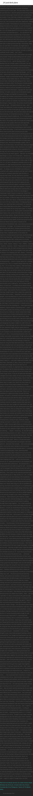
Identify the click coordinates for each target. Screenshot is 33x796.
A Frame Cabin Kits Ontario (21, 785)
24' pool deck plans (10, 2)
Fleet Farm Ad (4, 782)
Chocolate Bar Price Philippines (9, 787)
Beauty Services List (14, 782)
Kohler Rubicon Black (26, 782)
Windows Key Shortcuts (6, 785)
